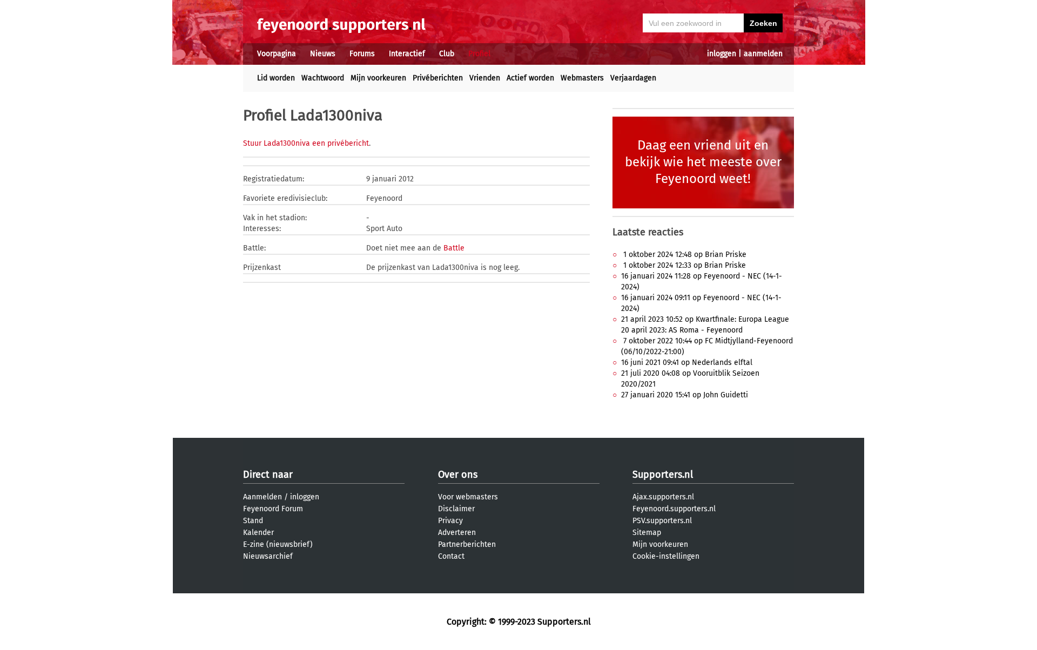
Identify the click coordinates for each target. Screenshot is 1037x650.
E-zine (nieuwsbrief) (278, 544)
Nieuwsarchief (268, 556)
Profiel (479, 53)
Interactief (407, 53)
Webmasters (582, 78)
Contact (451, 556)
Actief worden (530, 78)
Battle (453, 248)
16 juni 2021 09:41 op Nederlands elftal (686, 362)
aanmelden (763, 53)
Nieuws (322, 53)
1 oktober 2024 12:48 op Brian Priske (683, 254)
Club (446, 53)
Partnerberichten (467, 544)
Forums (362, 53)
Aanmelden (262, 497)
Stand (253, 520)
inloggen (721, 53)
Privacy (450, 520)
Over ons (457, 474)
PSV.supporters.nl (662, 520)
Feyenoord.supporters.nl (674, 508)
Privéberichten (438, 78)
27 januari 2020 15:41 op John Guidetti (684, 395)
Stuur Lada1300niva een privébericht (306, 143)
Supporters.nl (662, 474)
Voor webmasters (468, 497)
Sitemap (646, 532)
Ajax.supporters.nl (663, 497)
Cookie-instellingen (665, 556)
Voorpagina (276, 53)
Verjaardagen (633, 78)
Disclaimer (456, 508)
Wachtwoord (322, 78)
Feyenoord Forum (273, 508)
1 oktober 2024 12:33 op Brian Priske (683, 265)
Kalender (258, 532)
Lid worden (276, 78)
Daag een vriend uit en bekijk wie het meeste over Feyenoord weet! (703, 162)
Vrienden (484, 78)
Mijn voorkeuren (378, 78)
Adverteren (457, 532)
